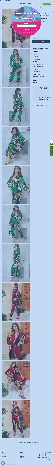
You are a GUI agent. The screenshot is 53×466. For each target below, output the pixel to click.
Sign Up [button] (27, 29)
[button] (40, 7)
